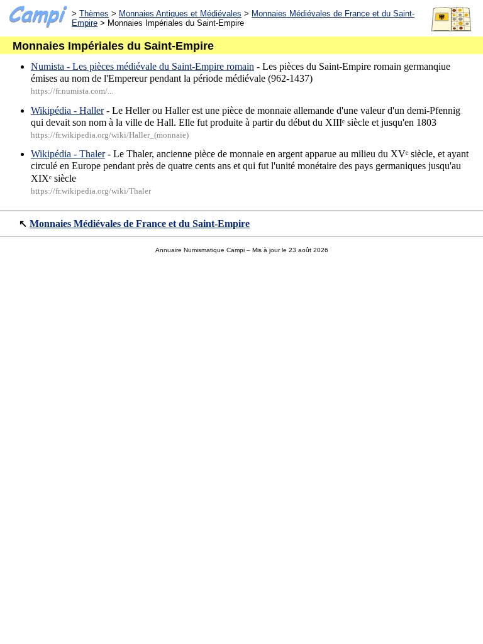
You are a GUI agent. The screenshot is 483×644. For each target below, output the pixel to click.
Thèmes (94, 13)
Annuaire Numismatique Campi (200, 250)
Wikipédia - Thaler (68, 153)
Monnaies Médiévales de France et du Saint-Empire (140, 223)
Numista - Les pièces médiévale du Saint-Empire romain (142, 66)
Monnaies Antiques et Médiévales (180, 13)
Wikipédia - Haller (67, 110)
